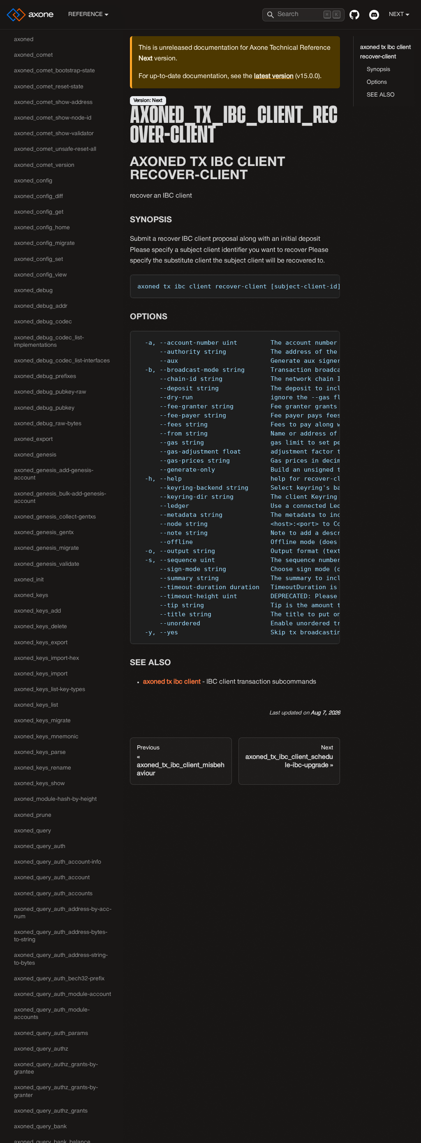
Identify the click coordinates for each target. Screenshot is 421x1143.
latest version (274, 76)
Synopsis (378, 69)
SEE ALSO (381, 95)
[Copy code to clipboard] (330, 285)
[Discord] (374, 14)
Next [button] (396, 14)
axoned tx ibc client (172, 682)
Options (377, 82)
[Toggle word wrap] (315, 285)
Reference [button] (85, 14)
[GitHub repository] (354, 14)
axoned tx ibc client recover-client (385, 52)
